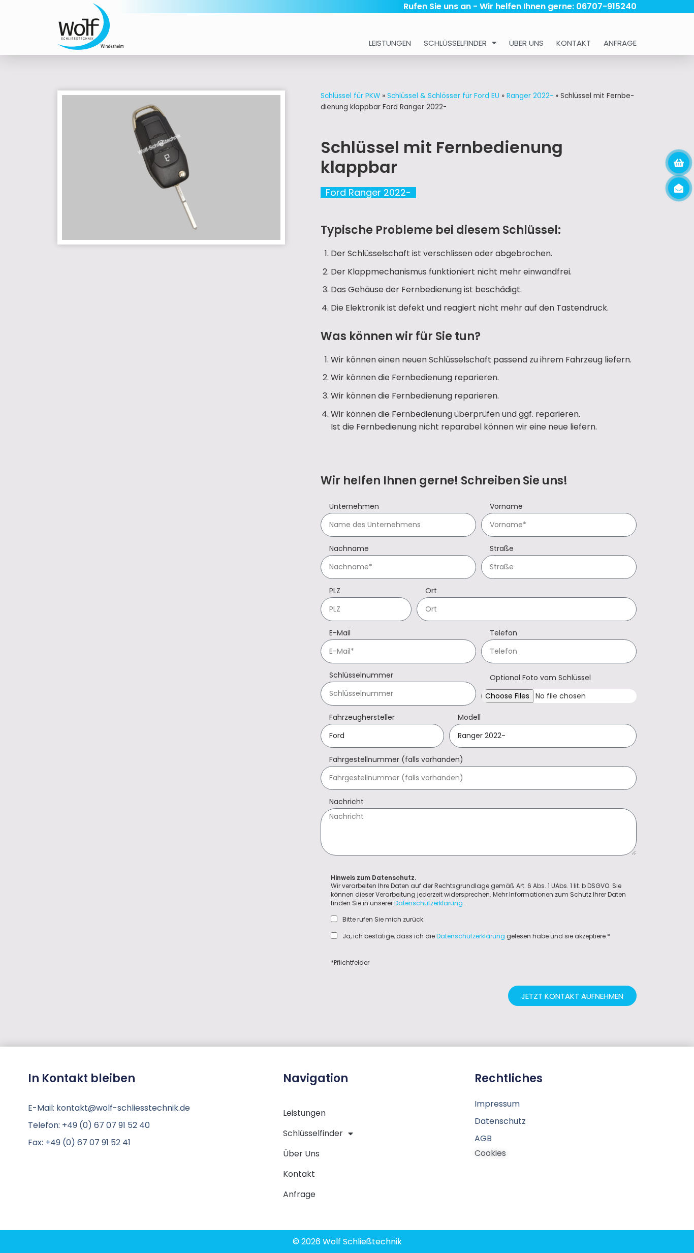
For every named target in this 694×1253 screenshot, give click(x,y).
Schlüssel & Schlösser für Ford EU (443, 96)
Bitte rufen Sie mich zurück (382, 919)
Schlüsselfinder (455, 43)
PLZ (334, 591)
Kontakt (573, 43)
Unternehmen (354, 507)
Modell (469, 718)
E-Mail (340, 633)
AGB (483, 1138)
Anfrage (620, 43)
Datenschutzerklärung (428, 903)
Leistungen (390, 43)
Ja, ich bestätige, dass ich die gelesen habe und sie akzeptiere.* (476, 936)
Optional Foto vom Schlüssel (540, 678)
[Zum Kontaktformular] (678, 188)
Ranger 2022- (530, 96)
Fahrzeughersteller (362, 718)
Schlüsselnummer (361, 675)
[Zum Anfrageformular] (678, 162)
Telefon (503, 633)
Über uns (526, 43)
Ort (431, 591)
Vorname (506, 507)
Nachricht (346, 802)
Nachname (349, 549)
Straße (502, 549)
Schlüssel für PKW (350, 96)
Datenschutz (500, 1121)
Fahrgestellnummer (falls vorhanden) (396, 760)
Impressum (497, 1104)
